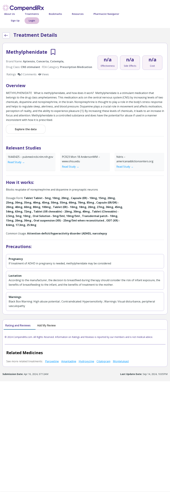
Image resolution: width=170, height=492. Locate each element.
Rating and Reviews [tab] (18, 325)
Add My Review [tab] (46, 325)
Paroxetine (52, 361)
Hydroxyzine (86, 361)
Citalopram (103, 361)
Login (32, 20)
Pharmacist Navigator (106, 13)
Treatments (32, 13)
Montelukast (121, 361)
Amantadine (68, 361)
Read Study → (16, 162)
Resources (78, 13)
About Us (9, 13)
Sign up (15, 20)
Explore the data (26, 129)
